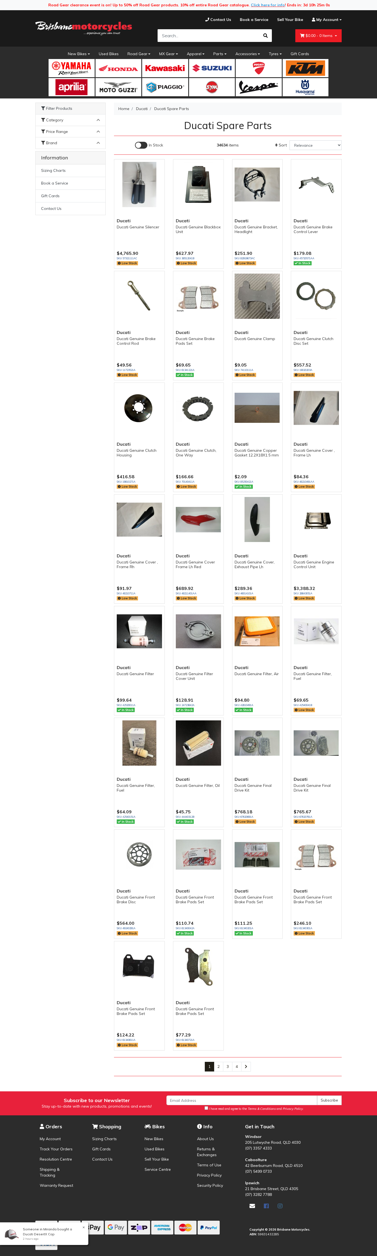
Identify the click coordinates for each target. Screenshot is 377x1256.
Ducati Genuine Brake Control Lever (313, 229)
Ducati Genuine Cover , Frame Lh (314, 453)
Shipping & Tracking (50, 1172)
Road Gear (137, 53)
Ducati (124, 220)
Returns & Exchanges (207, 1152)
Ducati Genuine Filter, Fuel (313, 676)
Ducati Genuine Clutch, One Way (196, 453)
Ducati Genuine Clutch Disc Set (313, 341)
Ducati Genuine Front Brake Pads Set (195, 899)
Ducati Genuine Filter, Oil (198, 785)
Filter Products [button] (58, 108)
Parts (218, 53)
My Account (50, 1138)
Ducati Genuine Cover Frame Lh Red (195, 564)
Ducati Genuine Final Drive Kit (253, 788)
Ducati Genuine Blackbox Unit (198, 229)
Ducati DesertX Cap (39, 1234)
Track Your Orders (56, 1149)
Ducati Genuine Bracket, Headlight (256, 229)
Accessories (246, 53)
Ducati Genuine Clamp (255, 338)
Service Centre (158, 1169)
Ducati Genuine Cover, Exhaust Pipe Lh (255, 564)
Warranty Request (56, 1185)
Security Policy (210, 1185)
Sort (282, 145)
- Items (320, 35)
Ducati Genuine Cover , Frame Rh (137, 564)
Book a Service (54, 183)
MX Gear (167, 53)
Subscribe (329, 1100)
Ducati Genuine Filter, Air (257, 673)
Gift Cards (300, 53)
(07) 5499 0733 (258, 1171)
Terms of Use (209, 1165)
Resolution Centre (56, 1159)
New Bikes (77, 53)
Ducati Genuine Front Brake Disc (136, 899)
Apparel (194, 53)
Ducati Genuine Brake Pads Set (195, 341)
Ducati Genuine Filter (135, 673)
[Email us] (252, 1205)
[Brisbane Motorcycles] (83, 28)
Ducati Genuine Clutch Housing (136, 453)
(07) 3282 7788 (258, 1194)
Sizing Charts (53, 170)
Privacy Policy (209, 1175)
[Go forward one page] (246, 1067)
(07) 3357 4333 (258, 1148)
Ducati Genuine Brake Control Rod (136, 341)
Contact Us (51, 208)
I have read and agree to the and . (256, 1109)
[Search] (265, 35)
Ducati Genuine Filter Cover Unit (194, 676)
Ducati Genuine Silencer (138, 227)
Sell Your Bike (157, 1159)
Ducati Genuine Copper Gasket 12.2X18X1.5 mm (257, 453)
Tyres (273, 53)
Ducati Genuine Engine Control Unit (314, 564)
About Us (205, 1138)
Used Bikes (109, 53)
